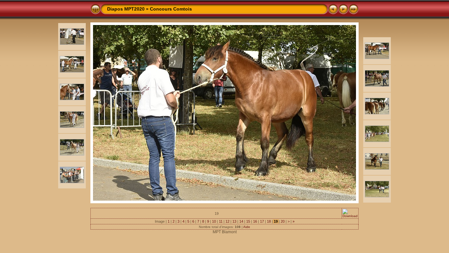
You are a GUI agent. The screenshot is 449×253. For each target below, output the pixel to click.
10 (214, 221)
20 (283, 221)
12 (227, 221)
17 (262, 221)
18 (269, 221)
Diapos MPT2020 (126, 9)
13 (234, 221)
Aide (246, 227)
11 (221, 221)
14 (241, 221)
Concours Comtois (171, 9)
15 (248, 221)
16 (255, 221)
